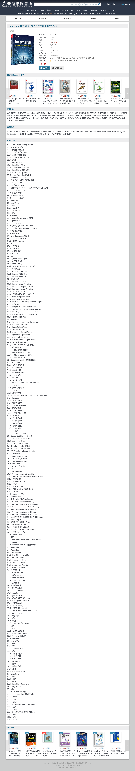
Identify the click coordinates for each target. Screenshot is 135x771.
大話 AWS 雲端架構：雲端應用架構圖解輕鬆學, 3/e (67, 100)
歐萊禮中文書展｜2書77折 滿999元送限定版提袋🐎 (35, 14)
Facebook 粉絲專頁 (51, 763)
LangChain (54, 55)
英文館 (41, 10)
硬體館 (56, 10)
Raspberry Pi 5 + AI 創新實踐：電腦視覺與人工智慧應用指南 (101, 753)
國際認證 (65, 10)
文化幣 (91, 14)
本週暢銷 (67, 18)
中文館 (33, 10)
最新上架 (18, 18)
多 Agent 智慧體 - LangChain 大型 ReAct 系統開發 (68, 58)
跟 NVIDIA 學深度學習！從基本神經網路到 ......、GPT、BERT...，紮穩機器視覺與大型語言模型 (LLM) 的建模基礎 (118, 104)
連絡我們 (71, 763)
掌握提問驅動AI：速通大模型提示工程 (118, 752)
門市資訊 (103, 10)
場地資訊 (112, 10)
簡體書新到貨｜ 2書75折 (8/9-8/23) (65, 14)
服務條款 (88, 763)
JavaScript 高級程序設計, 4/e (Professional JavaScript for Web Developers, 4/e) (16, 103)
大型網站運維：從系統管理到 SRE (33, 99)
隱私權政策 (80, 763)
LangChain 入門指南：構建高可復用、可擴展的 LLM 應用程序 (101, 102)
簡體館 (48, 10)
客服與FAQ (63, 763)
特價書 (117, 18)
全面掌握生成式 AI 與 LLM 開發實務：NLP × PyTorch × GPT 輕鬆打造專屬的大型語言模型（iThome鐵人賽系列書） (67, 757)
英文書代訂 (99, 14)
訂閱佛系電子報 (110, 14)
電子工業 (53, 34)
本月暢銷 (92, 18)
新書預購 (42, 18)
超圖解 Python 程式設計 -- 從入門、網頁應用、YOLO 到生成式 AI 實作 (33, 754)
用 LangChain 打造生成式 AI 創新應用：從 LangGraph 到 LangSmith (84, 754)
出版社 (85, 10)
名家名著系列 (83, 14)
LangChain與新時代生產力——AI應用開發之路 (50, 753)
